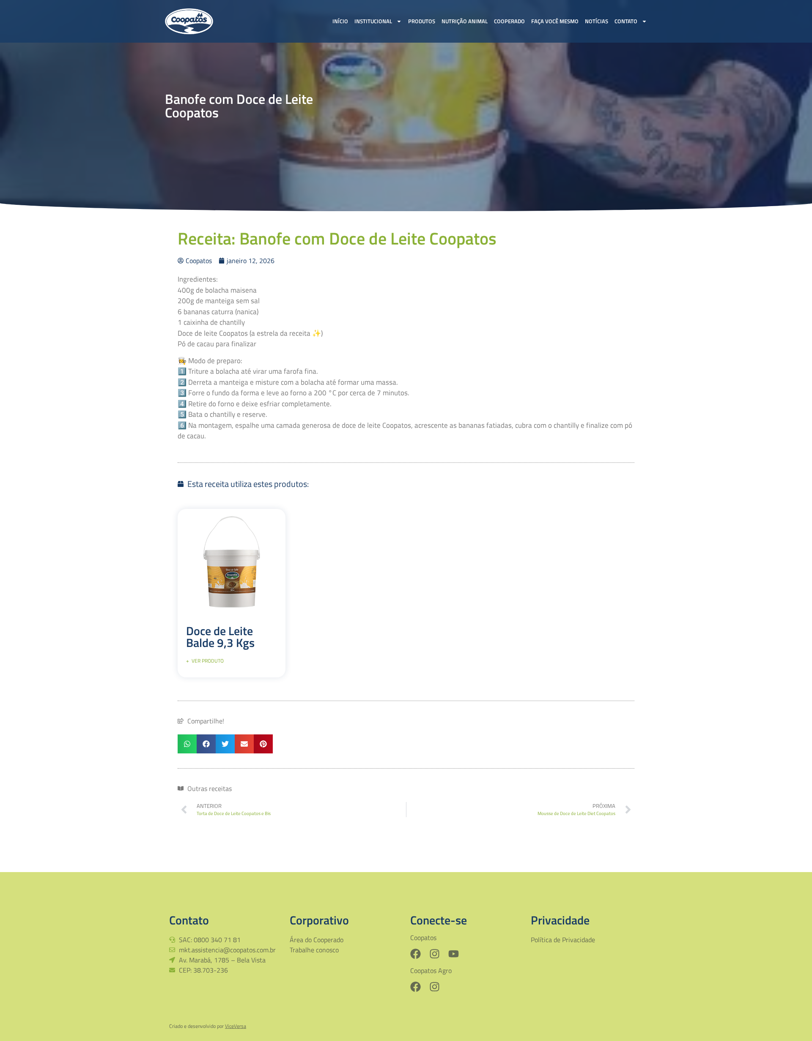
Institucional (373, 21)
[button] (187, 743)
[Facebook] (415, 954)
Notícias (596, 21)
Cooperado (509, 21)
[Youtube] (453, 954)
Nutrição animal (465, 21)
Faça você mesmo (555, 21)
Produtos (421, 21)
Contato (625, 21)
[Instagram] (434, 954)
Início (340, 21)
